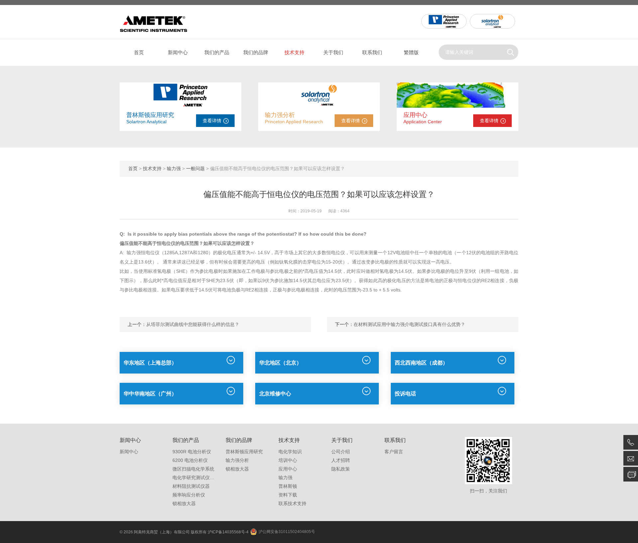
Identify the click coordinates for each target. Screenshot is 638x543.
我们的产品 (216, 52)
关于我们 (333, 52)
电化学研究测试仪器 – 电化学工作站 (210, 477)
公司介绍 (340, 451)
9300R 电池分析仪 (191, 451)
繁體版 (411, 52)
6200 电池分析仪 (190, 460)
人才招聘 (340, 460)
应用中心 (415, 115)
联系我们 (372, 52)
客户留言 (393, 451)
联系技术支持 (292, 503)
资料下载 (287, 494)
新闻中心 (178, 52)
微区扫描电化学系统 (193, 469)
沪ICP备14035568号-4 (228, 532)
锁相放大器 (184, 503)
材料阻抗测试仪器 (191, 486)
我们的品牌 (255, 52)
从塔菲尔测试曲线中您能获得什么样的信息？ (192, 324)
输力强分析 (280, 115)
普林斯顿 (287, 486)
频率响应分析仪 (188, 494)
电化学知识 (290, 451)
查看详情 (212, 120)
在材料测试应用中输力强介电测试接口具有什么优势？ (409, 324)
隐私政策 (340, 469)
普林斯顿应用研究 (150, 115)
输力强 (174, 168)
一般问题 (195, 168)
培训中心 (287, 460)
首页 (139, 52)
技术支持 (294, 52)
